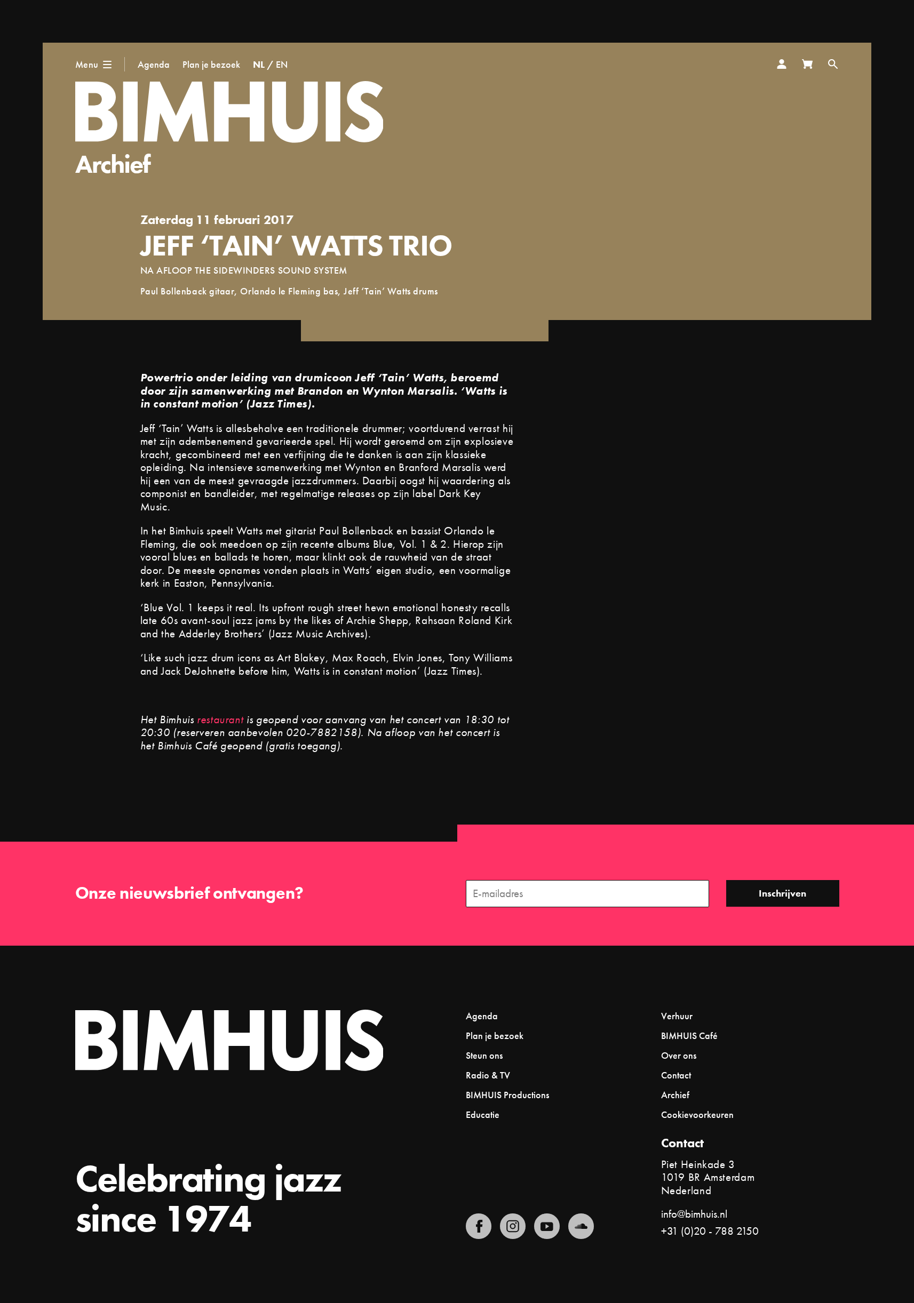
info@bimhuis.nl (694, 1213)
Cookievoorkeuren (697, 1115)
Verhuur (677, 1016)
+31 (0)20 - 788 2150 (710, 1231)
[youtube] (547, 1226)
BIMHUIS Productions (507, 1095)
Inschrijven (782, 893)
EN (282, 64)
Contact (676, 1075)
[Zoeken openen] (832, 64)
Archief (112, 164)
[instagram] (513, 1226)
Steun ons (484, 1055)
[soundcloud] (581, 1226)
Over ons (678, 1055)
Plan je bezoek (211, 64)
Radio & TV (488, 1075)
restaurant (220, 719)
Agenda (154, 64)
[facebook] (478, 1226)
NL (259, 64)
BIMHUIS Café (689, 1035)
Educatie (482, 1114)
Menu (87, 64)
